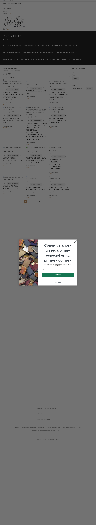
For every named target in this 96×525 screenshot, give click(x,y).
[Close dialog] (75, 241)
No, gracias (58, 282)
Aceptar (58, 274)
